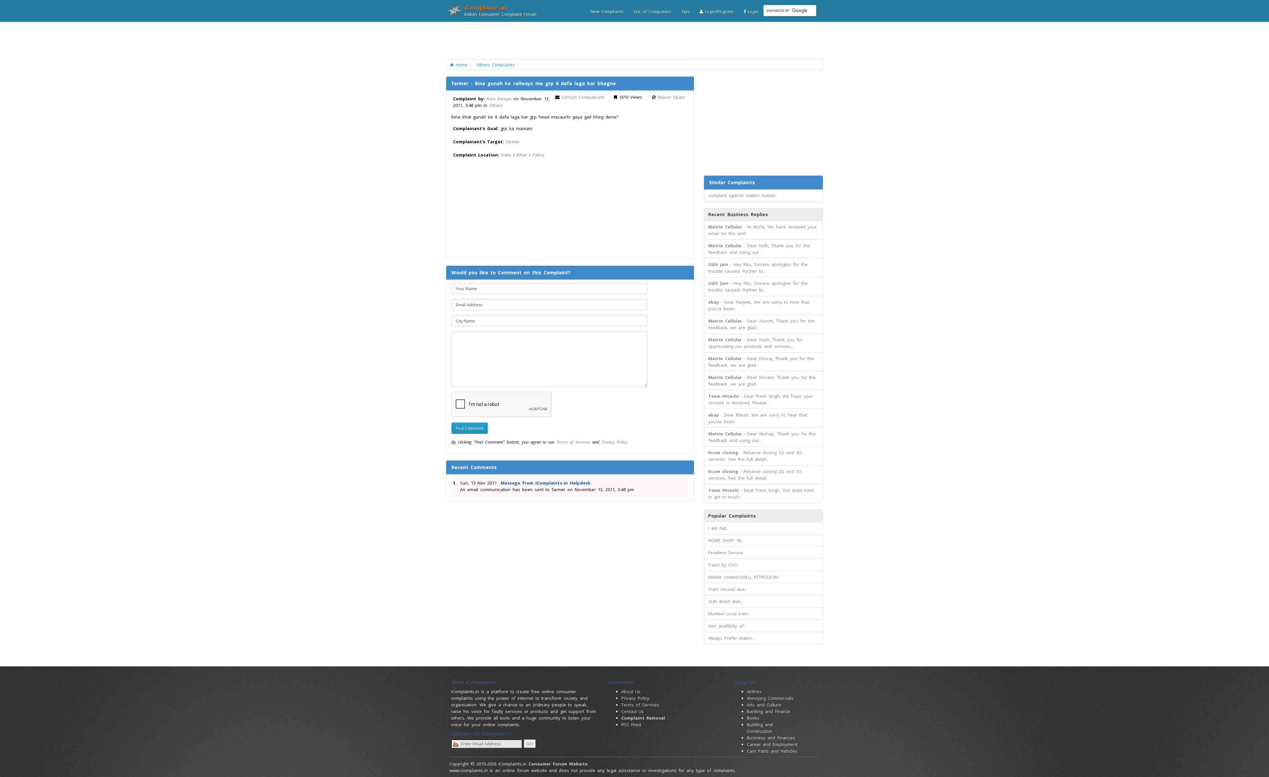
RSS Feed (631, 724)
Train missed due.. (727, 589)
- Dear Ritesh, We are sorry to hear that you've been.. (757, 418)
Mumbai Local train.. (729, 614)
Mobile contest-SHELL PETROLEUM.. (744, 577)
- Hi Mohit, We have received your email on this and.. (762, 230)
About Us (630, 691)
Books (753, 718)
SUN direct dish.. (725, 601)
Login (752, 12)
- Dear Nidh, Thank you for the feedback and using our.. (759, 249)
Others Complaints (495, 65)
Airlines (754, 691)
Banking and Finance (768, 711)
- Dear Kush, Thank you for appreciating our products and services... (755, 343)
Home (461, 65)
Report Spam (671, 97)
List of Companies (653, 12)
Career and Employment (772, 744)
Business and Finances (771, 738)
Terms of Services (573, 442)
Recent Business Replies (738, 214)
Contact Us (632, 711)
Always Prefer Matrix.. (731, 638)
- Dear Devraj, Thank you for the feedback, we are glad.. (761, 361)
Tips (685, 12)
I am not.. (718, 528)
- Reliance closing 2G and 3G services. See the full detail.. (755, 456)
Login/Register (718, 12)
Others (496, 105)
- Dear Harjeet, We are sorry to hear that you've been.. (758, 305)
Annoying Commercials (770, 698)
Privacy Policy (614, 442)
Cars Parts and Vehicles (772, 751)
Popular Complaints (732, 516)
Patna (538, 155)
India (506, 155)
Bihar (522, 155)
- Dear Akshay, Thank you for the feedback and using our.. (762, 437)
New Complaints (607, 12)
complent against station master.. (743, 195)
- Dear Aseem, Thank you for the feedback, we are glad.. (761, 324)
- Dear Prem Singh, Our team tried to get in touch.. (761, 493)
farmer (513, 142)
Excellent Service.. (726, 553)
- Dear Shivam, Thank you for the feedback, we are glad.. (762, 380)
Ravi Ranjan (499, 99)
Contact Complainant (582, 97)
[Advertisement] (630, 41)
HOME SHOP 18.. (725, 540)
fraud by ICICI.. (723, 565)
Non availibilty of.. (727, 626)
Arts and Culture (764, 705)
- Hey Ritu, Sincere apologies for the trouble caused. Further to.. (758, 267)
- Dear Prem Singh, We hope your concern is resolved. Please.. (760, 399)
